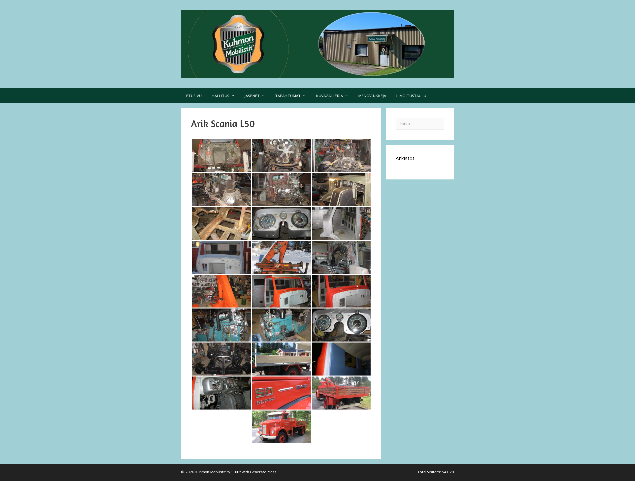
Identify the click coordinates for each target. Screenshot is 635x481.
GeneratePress (263, 471)
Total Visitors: (429, 471)
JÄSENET (252, 95)
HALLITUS (220, 95)
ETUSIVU (194, 95)
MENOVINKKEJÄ (372, 95)
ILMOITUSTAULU (411, 95)
